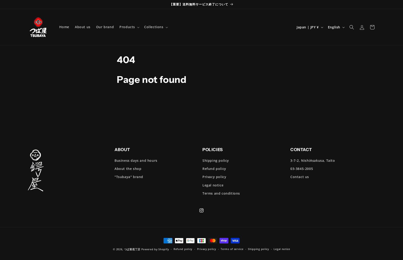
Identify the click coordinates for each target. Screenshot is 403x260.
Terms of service (232, 249)
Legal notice (212, 185)
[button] (129, 27)
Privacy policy (214, 177)
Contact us (299, 177)
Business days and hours (136, 160)
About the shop (128, 168)
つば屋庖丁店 (132, 249)
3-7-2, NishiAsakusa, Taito (312, 160)
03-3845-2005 (301, 168)
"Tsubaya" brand (129, 177)
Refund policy (214, 168)
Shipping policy (215, 160)
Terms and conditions (221, 193)
